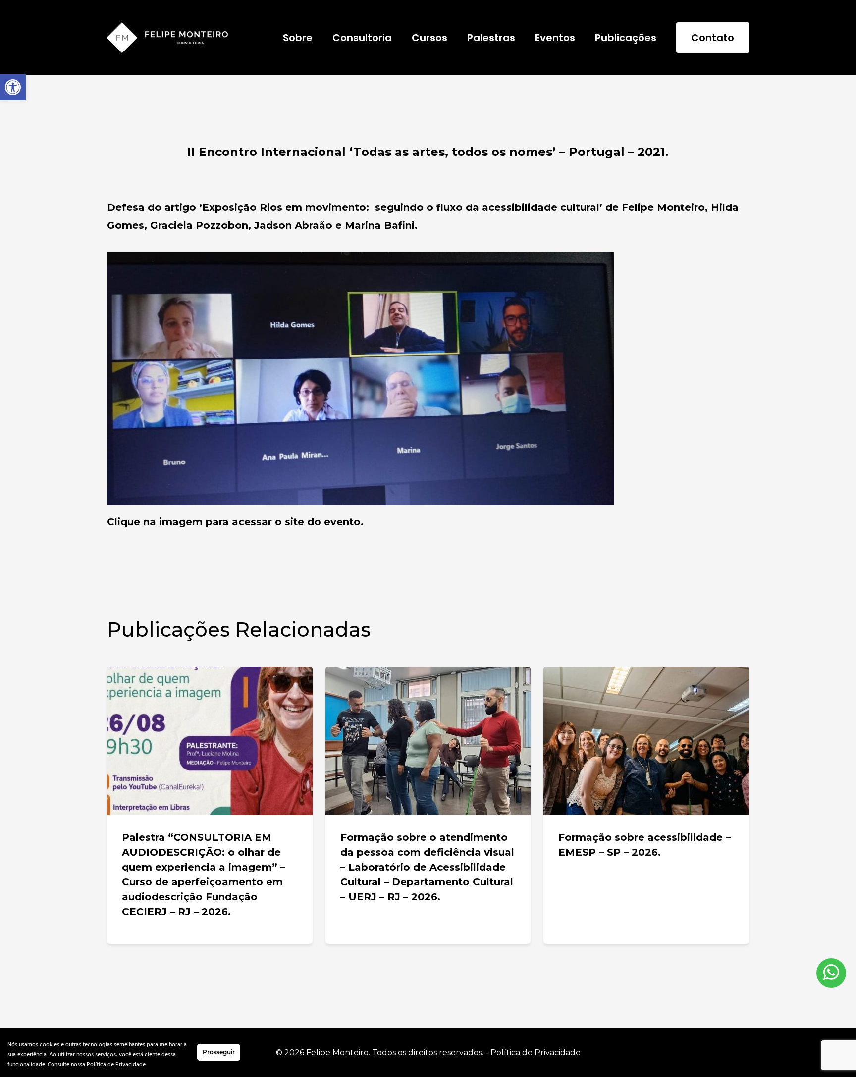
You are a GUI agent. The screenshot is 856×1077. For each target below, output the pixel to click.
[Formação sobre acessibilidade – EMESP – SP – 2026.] (646, 741)
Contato (712, 38)
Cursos (429, 38)
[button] (13, 87)
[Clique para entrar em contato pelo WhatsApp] (831, 973)
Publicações (625, 38)
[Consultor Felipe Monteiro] (167, 37)
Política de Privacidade (535, 1052)
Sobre (298, 38)
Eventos (555, 38)
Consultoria (362, 38)
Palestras (491, 38)
